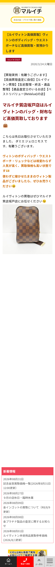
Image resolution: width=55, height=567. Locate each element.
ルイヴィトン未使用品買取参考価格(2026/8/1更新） (25, 537)
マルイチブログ (13, 59)
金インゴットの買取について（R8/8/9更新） (26, 509)
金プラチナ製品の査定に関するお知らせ (26, 523)
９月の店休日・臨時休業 (18, 498)
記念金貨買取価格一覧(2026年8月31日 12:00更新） (27, 485)
